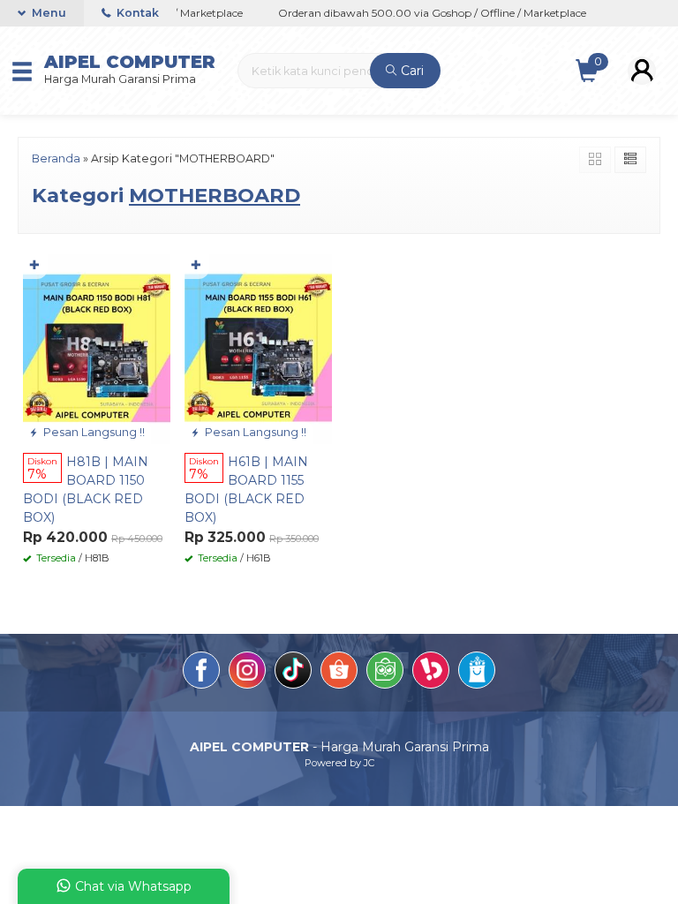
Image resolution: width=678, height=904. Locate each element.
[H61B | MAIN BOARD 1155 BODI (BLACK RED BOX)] (258, 348)
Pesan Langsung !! (93, 432)
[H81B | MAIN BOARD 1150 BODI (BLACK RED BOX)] (96, 348)
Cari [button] (410, 71)
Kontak (136, 12)
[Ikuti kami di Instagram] (247, 673)
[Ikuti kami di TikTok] (293, 673)
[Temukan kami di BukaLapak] (430, 673)
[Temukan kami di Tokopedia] (384, 673)
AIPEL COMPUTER (129, 61)
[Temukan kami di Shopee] (339, 673)
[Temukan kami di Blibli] (476, 673)
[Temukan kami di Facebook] (201, 673)
